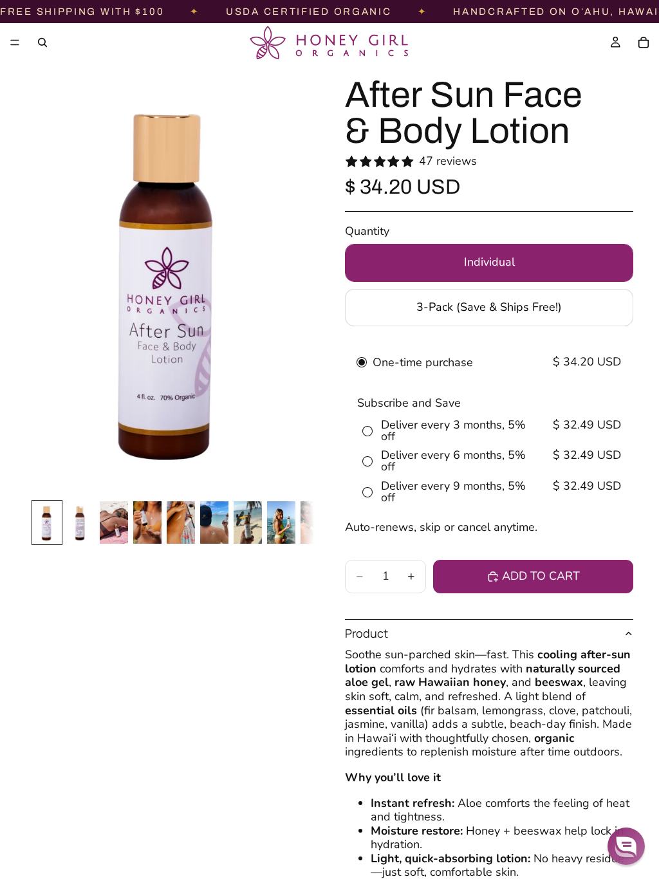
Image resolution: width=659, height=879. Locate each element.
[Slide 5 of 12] (181, 522)
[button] (626, 846)
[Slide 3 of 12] (114, 522)
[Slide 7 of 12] (248, 522)
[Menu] (15, 42)
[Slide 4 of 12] (147, 522)
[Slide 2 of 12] (80, 522)
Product (366, 633)
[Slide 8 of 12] (281, 522)
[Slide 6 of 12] (214, 522)
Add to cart (541, 576)
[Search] (42, 42)
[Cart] (643, 42)
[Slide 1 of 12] (47, 522)
